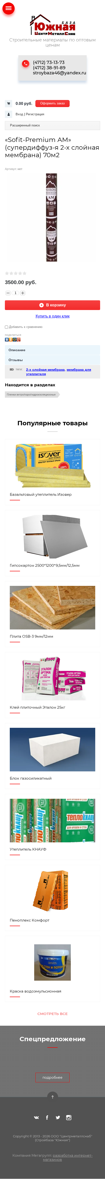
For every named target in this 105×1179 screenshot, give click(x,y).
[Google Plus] (19, 338)
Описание (17, 350)
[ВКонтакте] (7, 338)
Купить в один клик (53, 316)
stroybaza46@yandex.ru (59, 73)
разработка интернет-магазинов (68, 1157)
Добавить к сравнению (25, 327)
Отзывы (16, 360)
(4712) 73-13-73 (48, 62)
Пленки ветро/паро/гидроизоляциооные (31, 394)
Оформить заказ (52, 103)
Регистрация (35, 114)
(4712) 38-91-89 (49, 67)
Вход (19, 114)
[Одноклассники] (11, 338)
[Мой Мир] (15, 338)
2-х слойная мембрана (45, 370)
